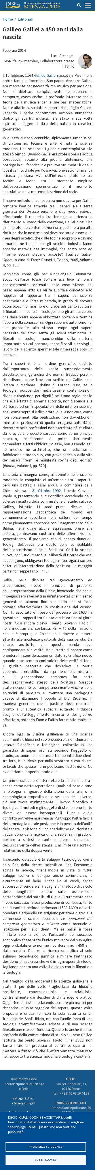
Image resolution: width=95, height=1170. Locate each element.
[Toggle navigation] (87, 4)
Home (8, 19)
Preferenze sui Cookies (45, 1147)
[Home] (32, 5)
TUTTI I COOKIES (46, 1160)
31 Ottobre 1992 (46, 491)
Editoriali (25, 19)
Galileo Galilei (45, 75)
